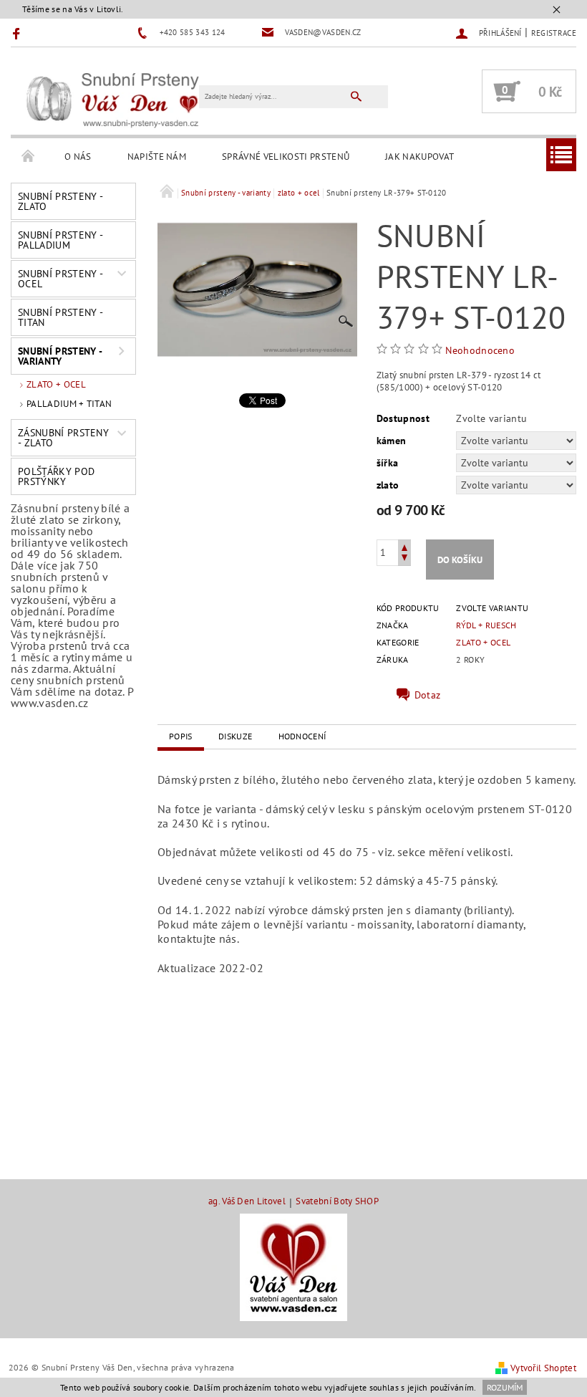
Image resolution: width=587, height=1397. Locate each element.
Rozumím (505, 1387)
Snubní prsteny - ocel (60, 278)
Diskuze (235, 736)
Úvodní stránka (29, 157)
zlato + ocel (56, 384)
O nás (78, 156)
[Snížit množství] (404, 559)
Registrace (553, 33)
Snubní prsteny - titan (60, 317)
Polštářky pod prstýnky (56, 476)
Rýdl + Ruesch (486, 625)
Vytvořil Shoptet (543, 1368)
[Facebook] (18, 33)
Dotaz (427, 694)
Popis (181, 736)
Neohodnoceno (480, 350)
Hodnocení (302, 736)
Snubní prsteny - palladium (60, 240)
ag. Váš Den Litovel (247, 1201)
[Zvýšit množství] (404, 546)
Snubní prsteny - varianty (60, 356)
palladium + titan (69, 404)
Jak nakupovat (419, 156)
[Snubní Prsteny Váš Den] (112, 98)
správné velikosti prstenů (285, 156)
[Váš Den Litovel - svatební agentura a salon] (293, 1266)
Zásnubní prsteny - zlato (63, 437)
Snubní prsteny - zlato (60, 201)
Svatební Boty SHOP (337, 1201)
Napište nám (157, 156)
